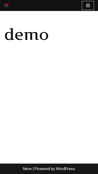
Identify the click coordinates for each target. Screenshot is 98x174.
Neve (27, 168)
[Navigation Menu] (88, 5)
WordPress (65, 168)
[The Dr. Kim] (6, 5)
